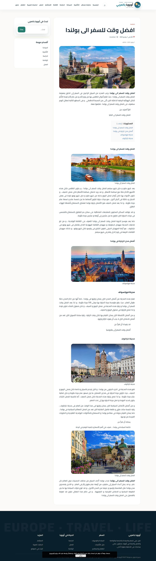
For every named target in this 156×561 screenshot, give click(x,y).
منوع (17, 5)
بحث (21, 29)
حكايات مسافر (86, 5)
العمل (41, 5)
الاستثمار (48, 5)
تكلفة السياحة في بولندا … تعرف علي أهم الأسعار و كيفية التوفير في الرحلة (103, 427)
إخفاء (119, 123)
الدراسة (62, 5)
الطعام (23, 5)
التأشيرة (76, 5)
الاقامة (55, 5)
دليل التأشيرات (99, 544)
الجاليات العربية (32, 5)
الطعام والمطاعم (98, 548)
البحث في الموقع (37, 548)
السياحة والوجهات (98, 540)
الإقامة (45, 60)
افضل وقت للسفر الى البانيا (120, 115)
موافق (80, 556)
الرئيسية (96, 5)
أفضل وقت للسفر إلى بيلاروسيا (118, 330)
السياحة (69, 5)
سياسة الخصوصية (53, 553)
